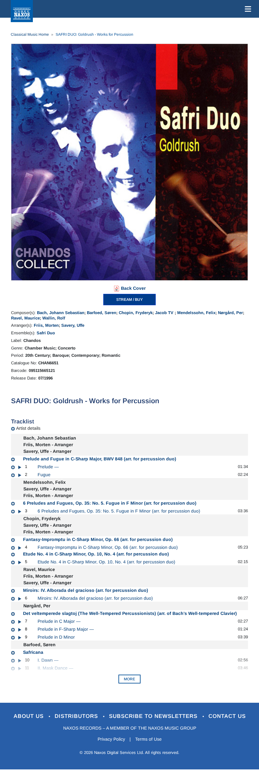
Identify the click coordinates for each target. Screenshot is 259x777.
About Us (29, 716)
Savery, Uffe (72, 325)
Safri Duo (46, 333)
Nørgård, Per (230, 312)
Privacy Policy (111, 739)
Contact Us (227, 716)
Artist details (28, 428)
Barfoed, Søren (101, 312)
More (129, 679)
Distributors (77, 716)
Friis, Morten (46, 325)
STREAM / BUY (129, 299)
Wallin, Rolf (53, 318)
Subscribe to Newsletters (154, 716)
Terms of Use (148, 739)
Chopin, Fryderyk (136, 312)
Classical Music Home (30, 34)
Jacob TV (165, 312)
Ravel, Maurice (25, 318)
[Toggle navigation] (247, 8)
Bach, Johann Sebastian (60, 312)
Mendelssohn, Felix (196, 312)
